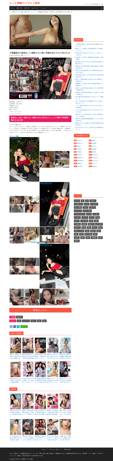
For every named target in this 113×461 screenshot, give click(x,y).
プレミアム (26, 55)
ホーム (12, 8)
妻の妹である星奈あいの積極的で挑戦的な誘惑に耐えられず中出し (65, 356)
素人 (81, 234)
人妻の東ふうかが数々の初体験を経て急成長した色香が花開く (89, 58)
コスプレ (92, 207)
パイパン (85, 217)
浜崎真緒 (94, 149)
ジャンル (43, 8)
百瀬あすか (80, 157)
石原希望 (94, 143)
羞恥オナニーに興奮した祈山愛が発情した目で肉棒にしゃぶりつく (89, 49)
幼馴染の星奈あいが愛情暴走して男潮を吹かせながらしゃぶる (40, 356)
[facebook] (14, 326)
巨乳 (84, 227)
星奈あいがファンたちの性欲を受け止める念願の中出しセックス (53, 380)
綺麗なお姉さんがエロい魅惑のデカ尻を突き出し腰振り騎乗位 (15, 380)
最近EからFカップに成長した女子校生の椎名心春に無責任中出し (90, 124)
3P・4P (77, 200)
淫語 (39, 321)
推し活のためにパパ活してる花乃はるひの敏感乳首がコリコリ (89, 128)
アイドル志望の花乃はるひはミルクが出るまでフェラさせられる (89, 111)
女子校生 (77, 224)
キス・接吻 (78, 207)
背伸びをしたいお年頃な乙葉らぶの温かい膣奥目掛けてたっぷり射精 (89, 115)
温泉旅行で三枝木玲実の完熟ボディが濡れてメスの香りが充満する (89, 93)
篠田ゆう (94, 140)
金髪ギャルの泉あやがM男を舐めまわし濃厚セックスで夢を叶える (28, 412)
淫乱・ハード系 (79, 231)
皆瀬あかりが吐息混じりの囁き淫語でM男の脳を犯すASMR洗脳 (53, 412)
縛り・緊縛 (88, 234)
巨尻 (89, 227)
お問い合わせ (67, 449)
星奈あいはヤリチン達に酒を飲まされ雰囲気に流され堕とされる (65, 380)
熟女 (99, 231)
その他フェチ (78, 204)
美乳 (95, 234)
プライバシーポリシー (55, 449)
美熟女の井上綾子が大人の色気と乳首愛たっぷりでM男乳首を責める (15, 413)
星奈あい (19, 317)
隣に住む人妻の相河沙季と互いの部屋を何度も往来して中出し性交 (89, 71)
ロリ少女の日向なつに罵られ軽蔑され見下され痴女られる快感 (15, 437)
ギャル (85, 207)
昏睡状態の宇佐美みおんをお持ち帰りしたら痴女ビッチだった (40, 437)
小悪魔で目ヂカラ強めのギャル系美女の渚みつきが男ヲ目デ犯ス (65, 437)
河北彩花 (79, 149)
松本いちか (80, 140)
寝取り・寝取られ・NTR (95, 224)
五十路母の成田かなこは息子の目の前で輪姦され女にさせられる (89, 45)
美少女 (77, 237)
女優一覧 (26, 8)
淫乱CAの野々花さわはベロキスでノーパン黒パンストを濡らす (89, 54)
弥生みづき (95, 154)
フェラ (92, 217)
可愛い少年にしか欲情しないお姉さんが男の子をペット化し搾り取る (65, 413)
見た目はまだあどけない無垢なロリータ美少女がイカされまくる (28, 380)
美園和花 (79, 152)
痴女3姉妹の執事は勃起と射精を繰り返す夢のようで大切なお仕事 (40, 380)
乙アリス (94, 163)
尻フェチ (77, 227)
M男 (19, 321)
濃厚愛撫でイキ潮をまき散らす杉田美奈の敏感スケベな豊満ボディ (89, 84)
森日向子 (79, 154)
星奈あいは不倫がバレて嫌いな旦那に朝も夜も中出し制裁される (15, 356)
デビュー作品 (87, 211)
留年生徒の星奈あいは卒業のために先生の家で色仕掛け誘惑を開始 (28, 356)
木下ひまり (95, 160)
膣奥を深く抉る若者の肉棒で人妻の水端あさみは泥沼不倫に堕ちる (89, 67)
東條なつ (79, 146)
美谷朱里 (80, 166)
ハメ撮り (96, 214)
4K (82, 200)
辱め (88, 237)
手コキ (94, 227)
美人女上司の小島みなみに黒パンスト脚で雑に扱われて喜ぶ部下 (53, 437)
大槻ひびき (95, 157)
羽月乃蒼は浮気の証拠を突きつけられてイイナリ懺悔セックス (89, 97)
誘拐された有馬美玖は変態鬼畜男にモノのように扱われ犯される (89, 119)
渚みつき (94, 146)
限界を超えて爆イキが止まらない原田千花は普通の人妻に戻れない (89, 62)
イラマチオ (94, 204)
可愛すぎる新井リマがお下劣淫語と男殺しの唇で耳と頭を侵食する (40, 412)
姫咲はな (80, 163)
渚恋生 (94, 152)
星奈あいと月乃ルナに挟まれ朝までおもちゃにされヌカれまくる (53, 356)
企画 (91, 221)
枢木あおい (80, 143)
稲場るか (94, 166)
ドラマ (89, 214)
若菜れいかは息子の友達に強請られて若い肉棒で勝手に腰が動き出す (89, 89)
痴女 (44, 321)
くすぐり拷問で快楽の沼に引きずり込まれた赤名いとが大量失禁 (89, 106)
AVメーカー (35, 8)
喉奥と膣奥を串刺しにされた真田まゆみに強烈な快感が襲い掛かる (89, 75)
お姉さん (93, 200)
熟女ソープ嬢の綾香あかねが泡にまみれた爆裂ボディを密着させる (89, 80)
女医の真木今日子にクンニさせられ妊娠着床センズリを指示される (28, 437)
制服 (96, 221)
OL (87, 200)
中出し (33, 321)
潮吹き (93, 231)
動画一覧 (19, 8)
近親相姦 (94, 237)
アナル (86, 204)
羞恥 (82, 237)
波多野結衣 (80, 160)
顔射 (100, 237)
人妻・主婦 (84, 221)
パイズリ (77, 217)
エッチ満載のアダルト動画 (24, 3)
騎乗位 (77, 241)
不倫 (97, 217)
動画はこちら (40, 310)
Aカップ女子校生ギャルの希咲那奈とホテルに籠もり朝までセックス (89, 102)
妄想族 (84, 224)
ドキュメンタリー (79, 214)
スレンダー (26, 321)
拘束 (100, 227)
